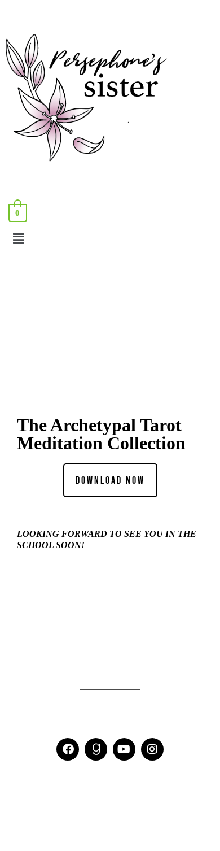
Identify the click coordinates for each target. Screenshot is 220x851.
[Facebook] (67, 749)
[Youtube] (124, 749)
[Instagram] (152, 749)
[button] (110, 238)
